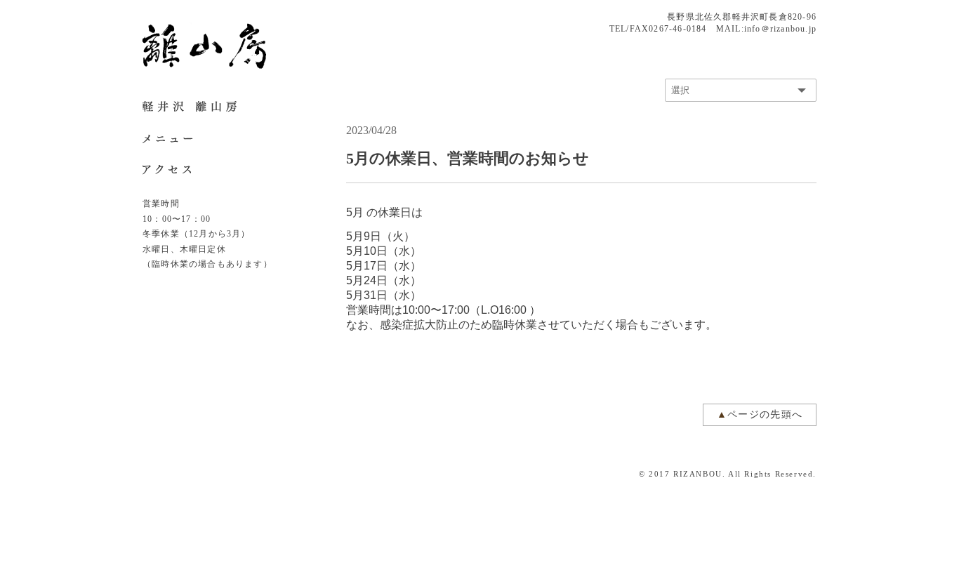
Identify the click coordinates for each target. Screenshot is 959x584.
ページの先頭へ (765, 414)
